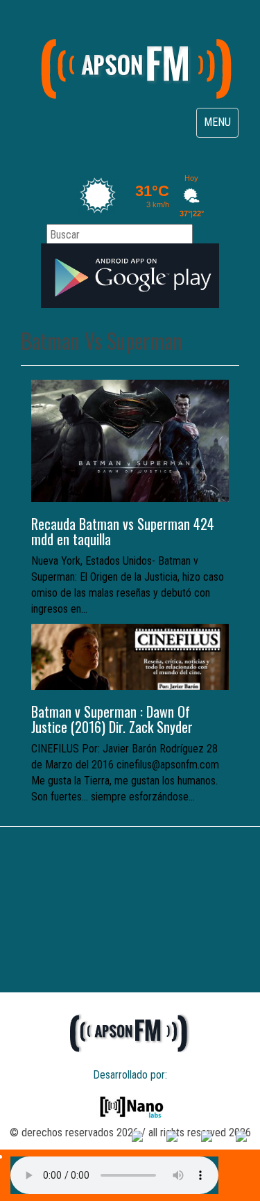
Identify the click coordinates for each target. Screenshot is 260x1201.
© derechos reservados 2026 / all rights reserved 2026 (130, 1132)
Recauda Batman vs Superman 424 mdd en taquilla (122, 531)
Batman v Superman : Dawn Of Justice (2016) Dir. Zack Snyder (112, 719)
